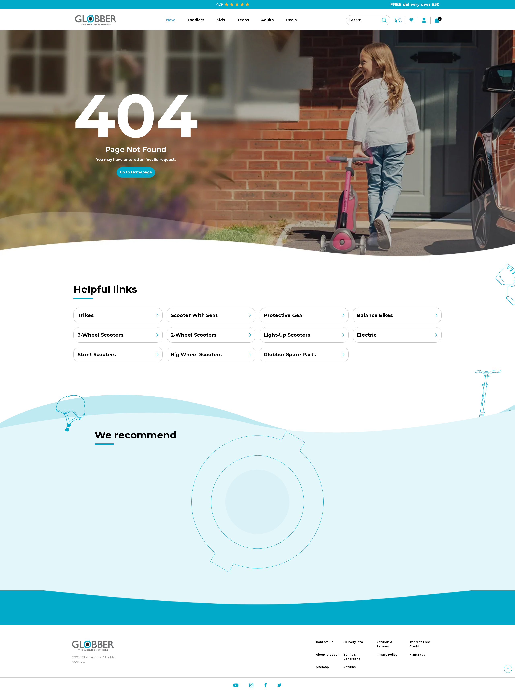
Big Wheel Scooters (196, 354)
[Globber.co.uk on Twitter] (279, 685)
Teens (243, 20)
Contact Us (324, 642)
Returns (349, 667)
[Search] (384, 20)
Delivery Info (353, 642)
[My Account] (424, 20)
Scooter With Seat (194, 315)
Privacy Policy (386, 654)
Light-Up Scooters (287, 335)
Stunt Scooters (97, 354)
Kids (220, 20)
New (170, 20)
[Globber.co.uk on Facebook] (265, 685)
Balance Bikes (375, 315)
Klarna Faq (417, 654)
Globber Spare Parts (290, 354)
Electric (366, 335)
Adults (267, 20)
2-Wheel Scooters (193, 335)
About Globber (327, 654)
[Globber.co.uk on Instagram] (251, 685)
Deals (291, 20)
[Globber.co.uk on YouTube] (235, 685)
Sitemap (322, 667)
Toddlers (195, 20)
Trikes (86, 315)
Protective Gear (284, 315)
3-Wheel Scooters (100, 335)
